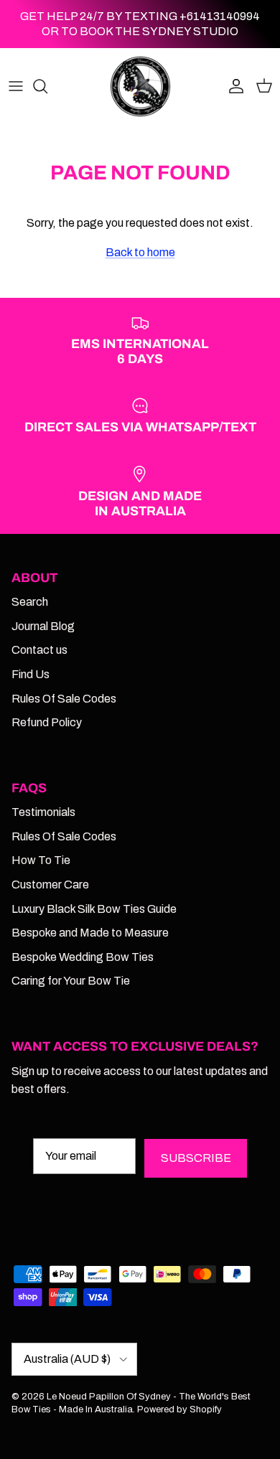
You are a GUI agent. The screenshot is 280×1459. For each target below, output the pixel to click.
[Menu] (16, 86)
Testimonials (43, 812)
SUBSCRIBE (196, 1158)
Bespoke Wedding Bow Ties (82, 957)
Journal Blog (43, 626)
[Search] (47, 86)
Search (29, 602)
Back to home (140, 252)
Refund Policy (46, 722)
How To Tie (40, 860)
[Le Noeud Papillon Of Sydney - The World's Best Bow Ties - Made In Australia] (140, 86)
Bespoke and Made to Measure (90, 932)
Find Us (30, 674)
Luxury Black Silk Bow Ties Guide (94, 909)
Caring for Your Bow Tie (70, 981)
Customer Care (50, 884)
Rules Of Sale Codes (63, 699)
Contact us (39, 650)
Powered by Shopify (179, 1409)
